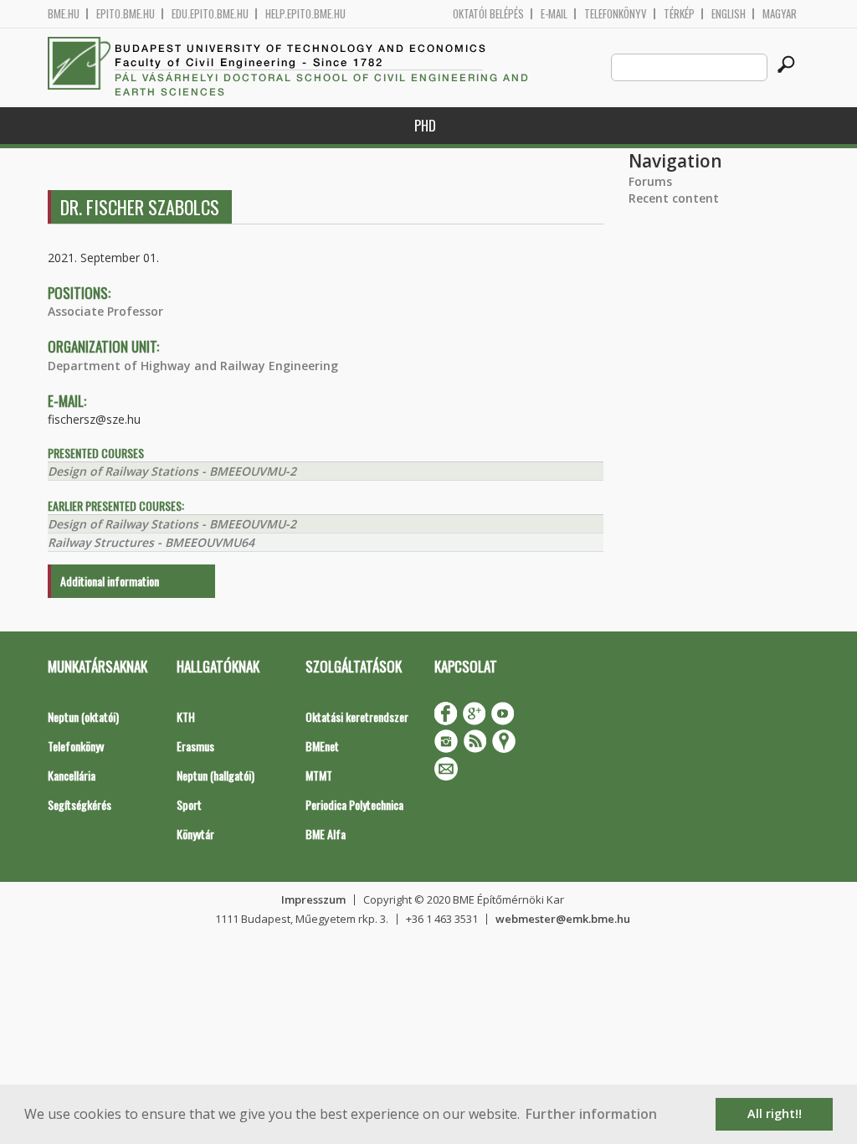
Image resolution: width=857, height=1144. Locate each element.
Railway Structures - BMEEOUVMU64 (151, 542)
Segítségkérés (79, 804)
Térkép (679, 13)
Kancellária (71, 775)
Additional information (109, 581)
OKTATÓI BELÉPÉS (488, 13)
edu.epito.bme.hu (210, 13)
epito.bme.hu (125, 13)
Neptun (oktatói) (83, 716)
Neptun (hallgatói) (215, 775)
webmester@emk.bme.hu (562, 918)
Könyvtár (195, 834)
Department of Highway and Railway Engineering (193, 366)
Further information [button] (591, 1114)
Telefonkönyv (615, 13)
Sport (189, 804)
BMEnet (322, 746)
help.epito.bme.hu (305, 13)
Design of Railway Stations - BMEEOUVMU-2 (172, 471)
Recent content (674, 198)
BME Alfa (325, 834)
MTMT (318, 775)
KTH (186, 716)
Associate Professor (105, 311)
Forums (650, 181)
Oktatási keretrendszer (356, 716)
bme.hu (64, 13)
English (728, 13)
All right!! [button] (774, 1113)
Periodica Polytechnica (354, 804)
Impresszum (313, 899)
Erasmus (195, 746)
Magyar (779, 13)
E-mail (554, 13)
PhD (425, 125)
